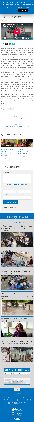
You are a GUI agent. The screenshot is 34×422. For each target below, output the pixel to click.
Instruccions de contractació (23, 398)
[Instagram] (12, 217)
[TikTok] (19, 217)
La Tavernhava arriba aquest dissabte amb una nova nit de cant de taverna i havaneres (16, 228)
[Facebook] (8, 217)
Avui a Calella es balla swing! (11, 251)
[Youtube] (26, 217)
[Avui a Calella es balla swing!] (17, 259)
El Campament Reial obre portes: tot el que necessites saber (24, 151)
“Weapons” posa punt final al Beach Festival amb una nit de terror (14, 320)
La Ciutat (11, 109)
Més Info (29, 7)
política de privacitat (19, 185)
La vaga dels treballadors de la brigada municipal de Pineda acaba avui (15, 272)
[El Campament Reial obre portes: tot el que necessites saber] (25, 143)
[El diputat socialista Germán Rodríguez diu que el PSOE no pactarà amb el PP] (9, 143)
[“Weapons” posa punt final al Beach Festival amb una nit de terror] (17, 329)
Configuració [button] (12, 11)
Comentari (7, 172)
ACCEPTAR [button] (23, 11)
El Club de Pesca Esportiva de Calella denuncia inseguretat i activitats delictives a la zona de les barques (17, 296)
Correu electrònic (24, 188)
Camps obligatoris (9, 207)
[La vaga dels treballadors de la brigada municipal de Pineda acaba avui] (17, 282)
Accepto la (16, 185)
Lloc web (6, 194)
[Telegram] (15, 217)
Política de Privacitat (8, 398)
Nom (5, 188)
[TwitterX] (22, 217)
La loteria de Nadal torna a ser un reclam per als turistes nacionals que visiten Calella (16, 343)
